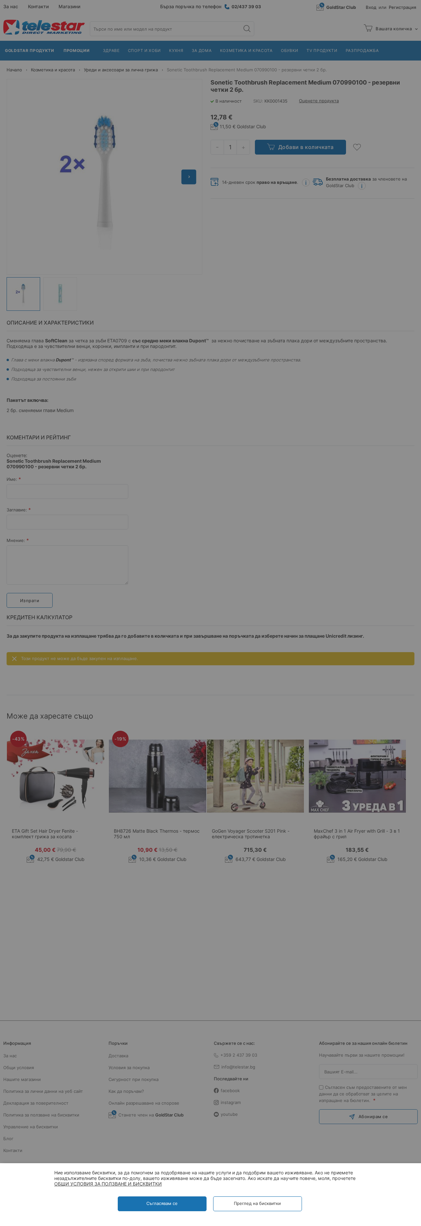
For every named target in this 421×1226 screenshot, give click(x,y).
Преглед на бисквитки (257, 1203)
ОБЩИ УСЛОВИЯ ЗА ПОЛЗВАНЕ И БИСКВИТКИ (108, 1184)
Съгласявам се (162, 1203)
